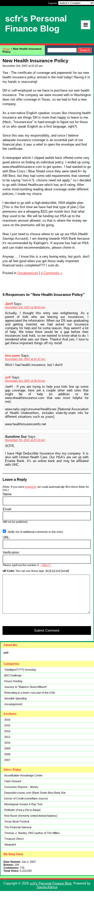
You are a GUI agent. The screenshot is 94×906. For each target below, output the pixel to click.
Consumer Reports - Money (21, 786)
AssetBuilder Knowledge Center (23, 775)
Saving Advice (47, 887)
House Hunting (13, 681)
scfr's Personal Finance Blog (50, 883)
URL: (6, 537)
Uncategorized (13, 704)
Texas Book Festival (16, 821)
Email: (7, 509)
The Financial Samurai (17, 827)
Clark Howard (12, 781)
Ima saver (12, 355)
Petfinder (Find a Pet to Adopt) (22, 809)
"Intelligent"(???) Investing (20, 669)
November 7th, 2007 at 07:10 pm (25, 439)
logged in (30, 486)
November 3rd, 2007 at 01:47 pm (25, 358)
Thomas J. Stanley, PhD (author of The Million (32, 832)
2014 (7, 731)
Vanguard (10, 844)
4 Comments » (51, 273)
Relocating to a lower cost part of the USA (29, 692)
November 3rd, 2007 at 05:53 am (25, 307)
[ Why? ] (46, 565)
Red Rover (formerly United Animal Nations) (30, 815)
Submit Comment (46, 630)
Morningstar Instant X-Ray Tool (23, 804)
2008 (7, 754)
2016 (7, 719)
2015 (7, 725)
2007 (7, 759)
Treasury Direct (14, 838)
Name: (7, 494)
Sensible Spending (15, 698)
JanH (9, 304)
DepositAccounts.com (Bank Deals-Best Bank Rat (34, 792)
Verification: (11, 552)
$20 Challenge (13, 675)
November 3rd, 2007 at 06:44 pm (25, 380)
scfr (8, 377)
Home (6, 48)
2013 (7, 736)
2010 (7, 742)
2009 (7, 748)
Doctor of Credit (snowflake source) (26, 798)
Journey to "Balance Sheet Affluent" (25, 686)
